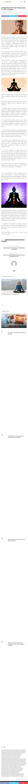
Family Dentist (4, 755)
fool (13, 12)
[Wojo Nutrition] (7, 1)
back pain (17, 750)
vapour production (5, 775)
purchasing (9, 770)
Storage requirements (14, 772)
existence (10, 12)
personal (13, 768)
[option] (14, 287)
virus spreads (12, 775)
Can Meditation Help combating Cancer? (10, 294)
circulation (23, 750)
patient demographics (6, 768)
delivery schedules (12, 752)
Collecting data (4, 752)
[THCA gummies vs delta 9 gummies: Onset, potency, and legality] (4, 484)
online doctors (4, 764)
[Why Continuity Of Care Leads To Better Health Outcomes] (4, 588)
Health (5, 322)
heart (3, 761)
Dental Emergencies (21, 752)
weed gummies (20, 775)
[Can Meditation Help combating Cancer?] (14, 286)
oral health (11, 764)
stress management (5, 774)
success (19, 12)
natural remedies (22, 763)
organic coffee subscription (19, 764)
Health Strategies (15, 759)
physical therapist (19, 768)
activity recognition (5, 750)
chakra (5, 12)
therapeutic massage (15, 774)
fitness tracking (12, 755)
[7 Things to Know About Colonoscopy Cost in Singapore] (14, 320)
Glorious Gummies (11, 757)
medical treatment (21, 761)
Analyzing (12, 750)
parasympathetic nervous (16, 766)
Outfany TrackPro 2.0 (6, 766)
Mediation (5, 5)
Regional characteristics (17, 770)
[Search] (21, 1)
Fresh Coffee (4, 757)
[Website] (14, 271)
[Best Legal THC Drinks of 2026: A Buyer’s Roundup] (4, 381)
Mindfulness (15, 763)
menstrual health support (6, 763)
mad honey (14, 761)
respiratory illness (5, 772)
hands (17, 757)
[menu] (25, 1)
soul (16, 12)
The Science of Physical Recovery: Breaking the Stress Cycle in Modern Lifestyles (16, 644)
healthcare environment (6, 759)
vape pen (22, 774)
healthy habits (23, 759)
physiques (4, 770)
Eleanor (10, 11)
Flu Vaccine (18, 755)
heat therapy (7, 761)
